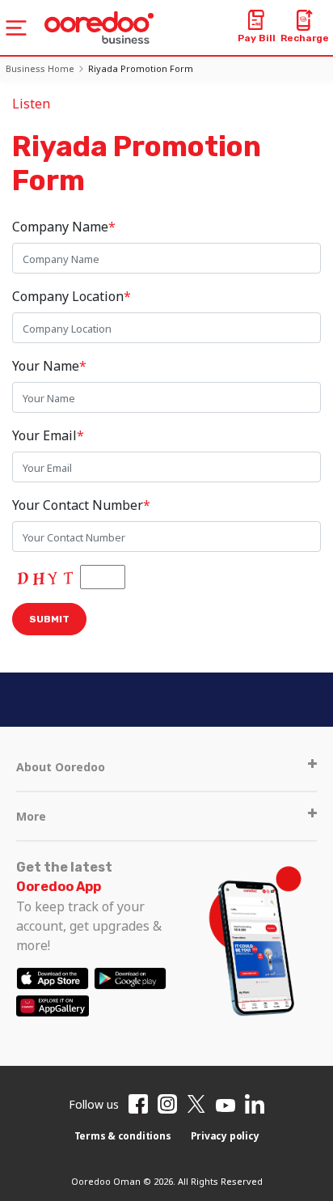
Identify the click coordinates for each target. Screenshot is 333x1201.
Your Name (49, 366)
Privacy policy (225, 1136)
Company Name (64, 227)
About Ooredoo (60, 766)
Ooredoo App (58, 886)
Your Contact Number (81, 505)
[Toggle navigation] (16, 28)
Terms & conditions (122, 1136)
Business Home (40, 68)
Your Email (48, 435)
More (31, 816)
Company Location (71, 296)
